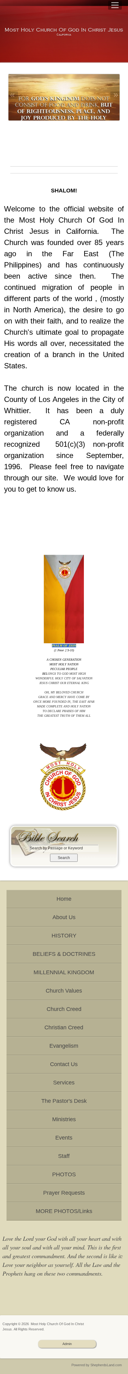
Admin (67, 1344)
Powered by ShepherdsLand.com (96, 1365)
